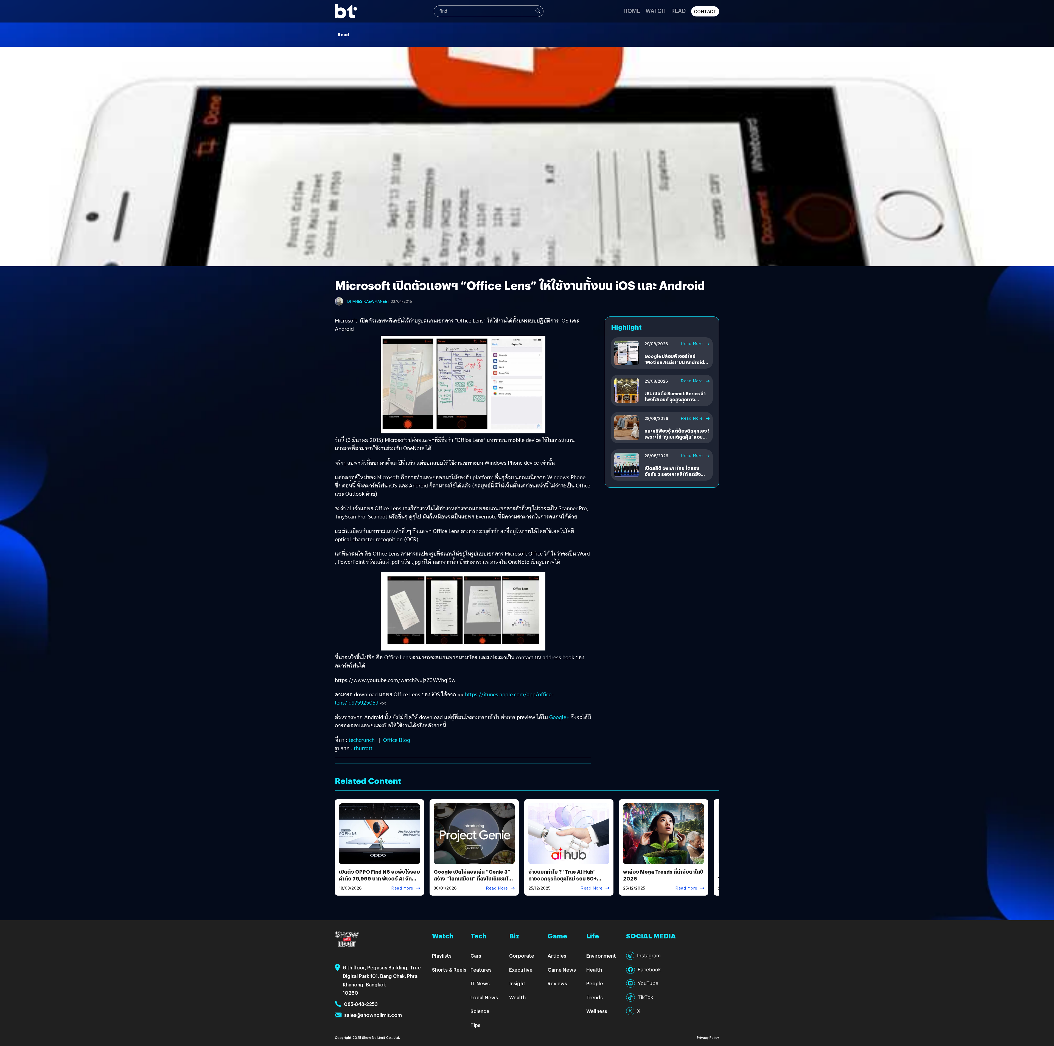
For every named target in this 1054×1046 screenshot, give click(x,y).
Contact (705, 11)
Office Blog (396, 740)
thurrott (363, 748)
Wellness (596, 1011)
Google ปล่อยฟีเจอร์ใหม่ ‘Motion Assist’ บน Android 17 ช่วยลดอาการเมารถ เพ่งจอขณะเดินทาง (675, 365)
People (594, 983)
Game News (562, 969)
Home (631, 11)
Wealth (517, 997)
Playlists (442, 955)
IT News (480, 983)
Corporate (521, 955)
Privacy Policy (708, 1037)
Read (678, 11)
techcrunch (362, 740)
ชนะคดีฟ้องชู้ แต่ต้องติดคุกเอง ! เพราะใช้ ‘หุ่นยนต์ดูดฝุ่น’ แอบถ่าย (676, 437)
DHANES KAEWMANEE (367, 301)
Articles (557, 955)
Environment (601, 955)
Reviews (557, 983)
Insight (517, 983)
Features (481, 969)
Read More (692, 343)
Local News (484, 997)
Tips (475, 1025)
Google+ (559, 717)
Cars (475, 955)
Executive (520, 969)
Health (594, 969)
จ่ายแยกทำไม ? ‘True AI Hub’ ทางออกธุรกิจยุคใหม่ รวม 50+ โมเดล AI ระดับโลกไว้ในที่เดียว (563, 878)
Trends (594, 997)
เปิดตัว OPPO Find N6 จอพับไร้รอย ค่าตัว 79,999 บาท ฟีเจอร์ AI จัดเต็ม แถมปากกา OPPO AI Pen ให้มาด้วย (379, 882)
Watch (656, 11)
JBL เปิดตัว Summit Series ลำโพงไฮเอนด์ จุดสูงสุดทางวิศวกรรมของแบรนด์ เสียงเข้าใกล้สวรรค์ (675, 402)
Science (479, 1011)
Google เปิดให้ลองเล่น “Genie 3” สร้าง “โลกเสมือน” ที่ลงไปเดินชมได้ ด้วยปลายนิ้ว (473, 878)
